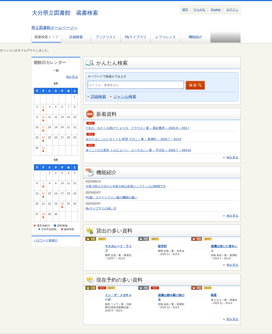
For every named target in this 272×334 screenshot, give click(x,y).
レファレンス (165, 37)
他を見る (72, 77)
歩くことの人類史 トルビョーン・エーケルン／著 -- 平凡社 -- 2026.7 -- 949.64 (138, 150)
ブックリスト (106, 37)
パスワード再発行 (46, 240)
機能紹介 (195, 37)
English (216, 9)
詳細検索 (76, 37)
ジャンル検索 (124, 97)
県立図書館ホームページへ (54, 28)
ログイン (232, 9)
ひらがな (199, 9)
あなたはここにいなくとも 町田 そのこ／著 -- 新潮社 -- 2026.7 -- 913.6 (133, 139)
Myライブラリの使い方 (101, 208)
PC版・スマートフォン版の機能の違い (111, 197)
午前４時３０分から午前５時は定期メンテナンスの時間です (126, 186)
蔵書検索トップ (46, 37)
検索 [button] (193, 85)
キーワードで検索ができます (107, 76)
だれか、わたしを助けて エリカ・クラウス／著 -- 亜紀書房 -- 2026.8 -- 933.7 (137, 128)
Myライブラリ (135, 37)
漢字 (185, 9)
